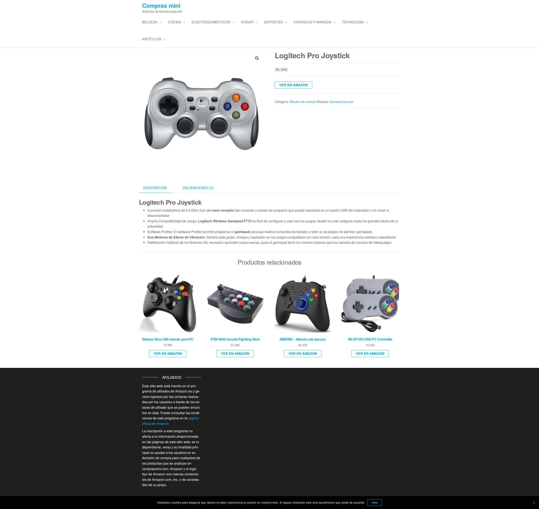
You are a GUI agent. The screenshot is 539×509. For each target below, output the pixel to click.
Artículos (151, 39)
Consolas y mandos (312, 22)
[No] (534, 503)
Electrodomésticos (211, 22)
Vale (375, 502)
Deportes (273, 22)
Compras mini (161, 5)
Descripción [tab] (155, 187)
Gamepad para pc (341, 101)
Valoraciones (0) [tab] (198, 187)
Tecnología (353, 22)
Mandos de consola (303, 101)
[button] (257, 58)
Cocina (174, 22)
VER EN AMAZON (293, 84)
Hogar (247, 22)
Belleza (149, 22)
